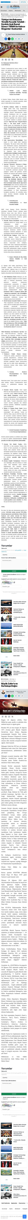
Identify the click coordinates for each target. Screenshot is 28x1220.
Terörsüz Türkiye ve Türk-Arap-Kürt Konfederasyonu (18, 610)
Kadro (11, 10)
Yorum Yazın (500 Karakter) (8, 557)
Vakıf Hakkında (5, 1203)
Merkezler (18, 10)
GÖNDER (14, 571)
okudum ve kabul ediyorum (14, 575)
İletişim (16, 2)
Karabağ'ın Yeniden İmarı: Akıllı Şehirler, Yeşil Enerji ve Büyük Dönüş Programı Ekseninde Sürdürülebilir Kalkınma (19, 649)
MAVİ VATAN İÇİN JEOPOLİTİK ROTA (18, 625)
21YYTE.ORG (5, 14)
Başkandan (14, 1203)
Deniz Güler (16, 655)
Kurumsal (4, 10)
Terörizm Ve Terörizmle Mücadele (17, 14)
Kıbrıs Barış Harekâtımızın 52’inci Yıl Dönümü (19, 673)
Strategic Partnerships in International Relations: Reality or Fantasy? (19, 633)
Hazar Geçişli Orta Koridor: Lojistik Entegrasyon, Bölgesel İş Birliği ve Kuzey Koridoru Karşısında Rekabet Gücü (19, 665)
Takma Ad (4, 548)
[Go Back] (24, 1217)
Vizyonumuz (22, 1203)
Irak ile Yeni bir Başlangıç (17, 641)
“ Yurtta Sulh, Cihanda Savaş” (19, 618)
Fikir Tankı (12, 679)
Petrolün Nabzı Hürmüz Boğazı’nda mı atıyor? (19, 602)
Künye (12, 2)
